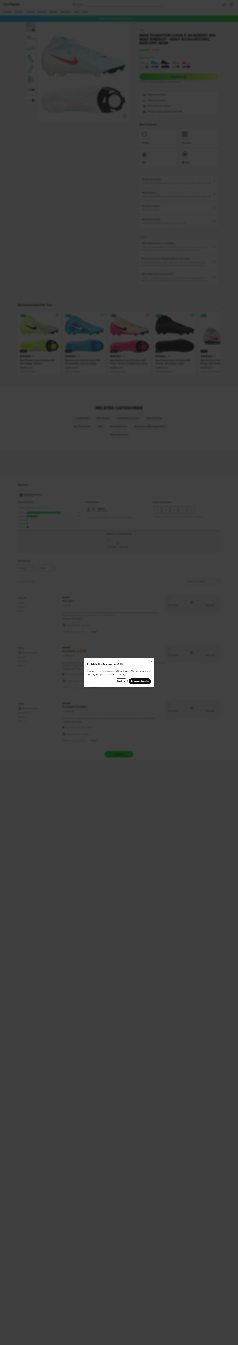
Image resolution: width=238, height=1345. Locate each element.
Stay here (121, 681)
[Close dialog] (151, 661)
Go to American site (140, 681)
